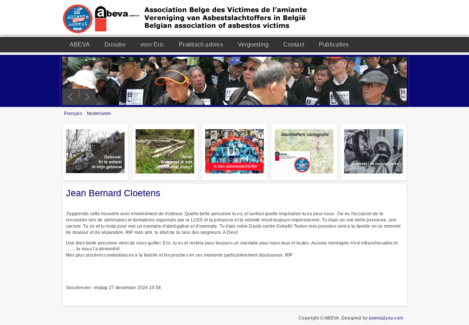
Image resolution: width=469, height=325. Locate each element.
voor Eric (152, 44)
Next (87, 97)
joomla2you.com (386, 318)
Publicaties (334, 44)
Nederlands (99, 113)
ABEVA (80, 44)
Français (73, 113)
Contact (293, 44)
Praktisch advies (201, 44)
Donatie (115, 44)
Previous (70, 97)
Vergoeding (253, 44)
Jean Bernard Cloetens (113, 193)
